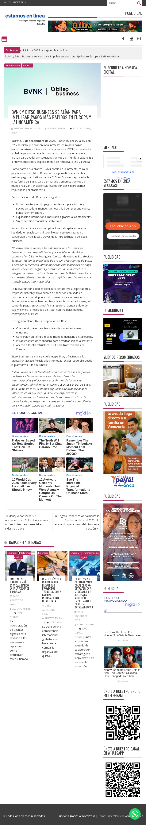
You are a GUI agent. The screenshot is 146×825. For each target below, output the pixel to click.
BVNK (14, 132)
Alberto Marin (56, 128)
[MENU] (4, 39)
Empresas (28, 65)
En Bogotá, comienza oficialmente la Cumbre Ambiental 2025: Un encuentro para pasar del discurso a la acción (76, 522)
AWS (84, 628)
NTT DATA (55, 622)
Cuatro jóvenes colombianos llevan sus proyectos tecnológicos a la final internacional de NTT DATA (51, 590)
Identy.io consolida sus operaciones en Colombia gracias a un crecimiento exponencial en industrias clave (26, 522)
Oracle (79, 632)
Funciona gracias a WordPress (76, 816)
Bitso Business (81, 128)
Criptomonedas (13, 65)
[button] (135, 814)
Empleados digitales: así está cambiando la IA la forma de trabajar (19, 585)
